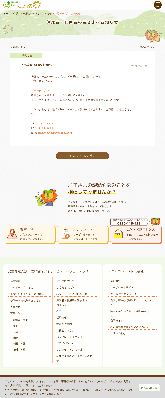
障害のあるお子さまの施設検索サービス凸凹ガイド (132, 316)
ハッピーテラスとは (22, 287)
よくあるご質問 (65, 287)
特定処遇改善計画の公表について (129, 327)
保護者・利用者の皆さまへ (71, 302)
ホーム (6, 13)
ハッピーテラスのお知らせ (71, 294)
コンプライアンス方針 (69, 349)
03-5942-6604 (45, 123)
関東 (15, 326)
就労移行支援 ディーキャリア (127, 294)
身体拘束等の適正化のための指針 (74, 358)
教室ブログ (62, 311)
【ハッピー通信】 (41, 90)
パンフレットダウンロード (71, 337)
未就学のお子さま (27, 294)
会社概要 (115, 281)
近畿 (15, 337)
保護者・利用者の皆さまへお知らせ (32, 13)
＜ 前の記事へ (17, 47)
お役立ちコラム (65, 330)
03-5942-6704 (45, 128)
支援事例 (15, 306)
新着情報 (15, 281)
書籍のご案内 (64, 324)
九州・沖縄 (19, 349)
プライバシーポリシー (69, 343)
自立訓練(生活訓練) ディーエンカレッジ (132, 302)
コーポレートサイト (122, 287)
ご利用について (65, 281)
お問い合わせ (118, 333)
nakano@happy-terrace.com (55, 132)
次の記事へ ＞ (147, 47)
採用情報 (61, 317)
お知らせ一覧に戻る (82, 155)
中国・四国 (19, 343)
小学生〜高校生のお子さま (25, 300)
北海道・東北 (20, 320)
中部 (15, 331)
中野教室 (26, 56)
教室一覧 (15, 313)
